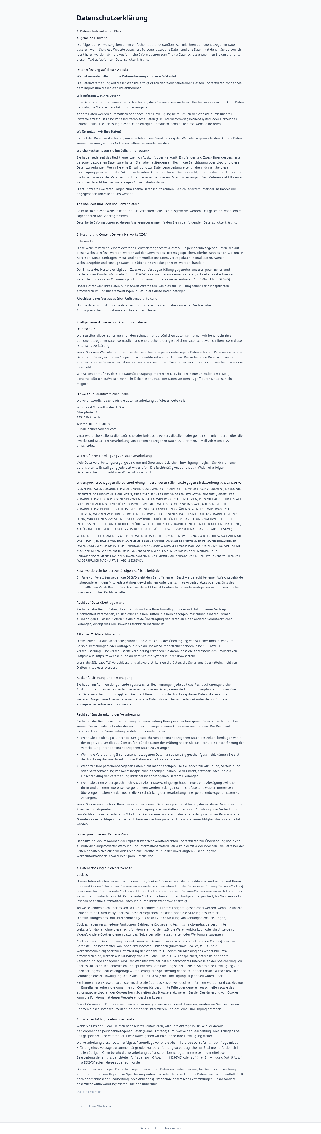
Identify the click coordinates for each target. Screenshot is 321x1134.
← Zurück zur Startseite (94, 1106)
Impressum (173, 1128)
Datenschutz (149, 1128)
